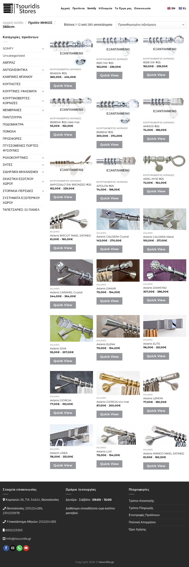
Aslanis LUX (104, 451)
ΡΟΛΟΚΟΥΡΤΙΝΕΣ (15, 157)
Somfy (91, 8)
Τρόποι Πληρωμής (141, 508)
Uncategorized (14, 55)
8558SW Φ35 (105, 132)
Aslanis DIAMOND (155, 287)
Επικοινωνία (142, 8)
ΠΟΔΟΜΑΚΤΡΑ (13, 124)
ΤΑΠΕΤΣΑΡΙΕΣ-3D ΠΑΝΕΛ (21, 210)
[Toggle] (43, 48)
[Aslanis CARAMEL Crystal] (71, 272)
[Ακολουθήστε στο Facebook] (6, 548)
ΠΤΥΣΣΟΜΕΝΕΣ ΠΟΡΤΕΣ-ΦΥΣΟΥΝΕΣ (21, 148)
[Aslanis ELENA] (118, 326)
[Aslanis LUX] (118, 434)
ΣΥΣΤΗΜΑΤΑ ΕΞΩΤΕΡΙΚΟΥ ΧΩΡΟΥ (21, 200)
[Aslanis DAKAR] (118, 270)
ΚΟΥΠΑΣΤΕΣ (12, 84)
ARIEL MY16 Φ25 (153, 179)
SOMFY (8, 48)
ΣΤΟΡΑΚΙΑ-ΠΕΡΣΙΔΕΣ (18, 191)
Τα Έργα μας (123, 8)
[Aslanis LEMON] (164, 381)
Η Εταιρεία (105, 8)
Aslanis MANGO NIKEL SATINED (163, 453)
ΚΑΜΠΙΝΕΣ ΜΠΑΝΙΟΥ (18, 77)
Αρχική (65, 8)
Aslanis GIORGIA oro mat (113, 401)
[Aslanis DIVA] (71, 328)
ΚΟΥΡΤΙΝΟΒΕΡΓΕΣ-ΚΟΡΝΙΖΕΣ (17, 101)
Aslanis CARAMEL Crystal (66, 292)
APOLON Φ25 (105, 186)
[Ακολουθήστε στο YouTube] (26, 548)
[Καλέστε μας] (19, 548)
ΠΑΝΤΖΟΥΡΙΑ (12, 117)
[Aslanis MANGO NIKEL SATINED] (164, 435)
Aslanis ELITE (151, 343)
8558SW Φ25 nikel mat (65, 122)
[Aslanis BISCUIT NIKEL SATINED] (71, 218)
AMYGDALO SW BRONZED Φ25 (70, 184)
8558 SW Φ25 (152, 62)
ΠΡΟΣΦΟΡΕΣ (12, 138)
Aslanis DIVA (58, 348)
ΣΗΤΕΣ (8, 164)
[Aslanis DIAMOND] (164, 270)
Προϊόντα (79, 8)
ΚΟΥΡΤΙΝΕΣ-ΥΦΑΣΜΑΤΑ (20, 91)
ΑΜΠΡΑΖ (9, 62)
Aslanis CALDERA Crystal (113, 236)
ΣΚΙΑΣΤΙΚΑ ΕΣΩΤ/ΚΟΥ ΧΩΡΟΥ (18, 181)
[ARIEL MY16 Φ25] (164, 163)
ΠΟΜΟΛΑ (9, 131)
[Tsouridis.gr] (21, 8)
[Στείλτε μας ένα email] (13, 548)
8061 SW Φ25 (105, 63)
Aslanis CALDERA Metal (158, 236)
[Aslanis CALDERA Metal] (164, 219)
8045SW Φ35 (58, 73)
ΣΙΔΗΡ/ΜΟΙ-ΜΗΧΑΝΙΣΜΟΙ (20, 172)
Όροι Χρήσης (137, 529)
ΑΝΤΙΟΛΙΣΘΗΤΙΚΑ (15, 70)
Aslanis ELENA (106, 344)
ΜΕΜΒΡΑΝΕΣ (12, 110)
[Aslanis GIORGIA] (71, 382)
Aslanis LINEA (59, 453)
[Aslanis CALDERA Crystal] (118, 219)
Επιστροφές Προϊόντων (144, 515)
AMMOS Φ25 (151, 126)
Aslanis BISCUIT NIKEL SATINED (70, 235)
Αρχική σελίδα (13, 22)
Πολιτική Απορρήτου (142, 522)
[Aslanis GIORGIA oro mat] (118, 383)
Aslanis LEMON (153, 398)
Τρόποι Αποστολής (141, 501)
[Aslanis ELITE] (164, 326)
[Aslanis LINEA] (71, 435)
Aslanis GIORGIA (60, 400)
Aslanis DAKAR (106, 288)
